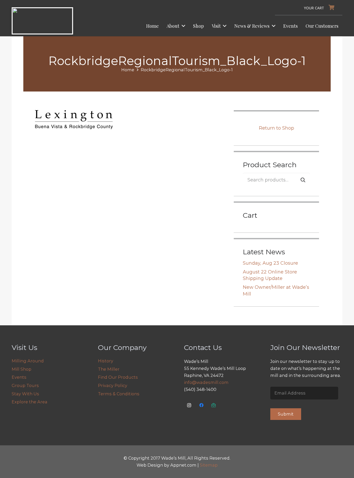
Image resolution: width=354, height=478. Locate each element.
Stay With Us (25, 393)
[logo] (42, 20)
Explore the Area (29, 401)
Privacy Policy (112, 385)
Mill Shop (21, 369)
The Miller (108, 369)
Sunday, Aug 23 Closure (270, 263)
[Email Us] (213, 405)
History (105, 360)
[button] (182, 25)
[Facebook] (201, 405)
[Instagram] (189, 405)
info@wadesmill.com (206, 382)
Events (19, 377)
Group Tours (25, 385)
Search (303, 179)
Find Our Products (118, 377)
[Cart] (320, 7)
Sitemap (209, 465)
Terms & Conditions (118, 393)
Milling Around (28, 360)
